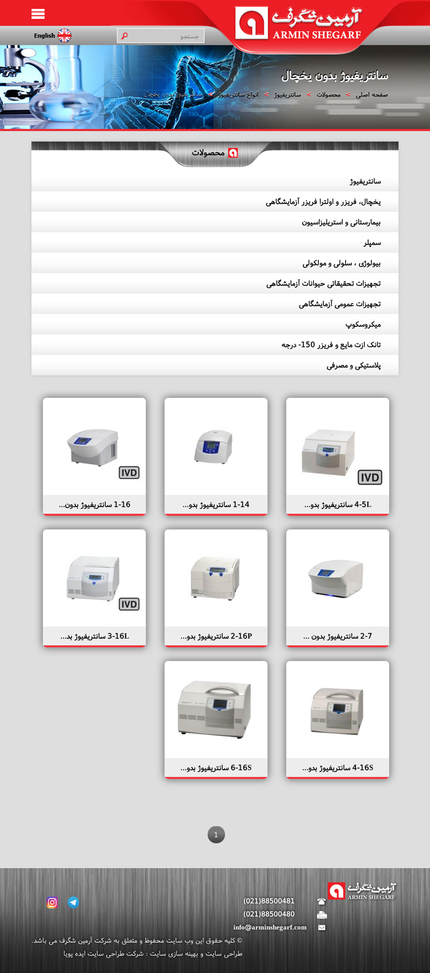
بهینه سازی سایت (173, 953)
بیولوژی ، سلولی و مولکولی (342, 262)
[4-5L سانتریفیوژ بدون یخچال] (336, 492)
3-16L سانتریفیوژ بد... (94, 636)
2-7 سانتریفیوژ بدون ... (337, 636)
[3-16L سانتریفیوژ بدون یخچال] (93, 624)
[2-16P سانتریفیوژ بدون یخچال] (215, 624)
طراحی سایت (222, 953)
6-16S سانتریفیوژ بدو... (216, 767)
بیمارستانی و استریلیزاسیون (341, 222)
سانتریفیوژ (287, 94)
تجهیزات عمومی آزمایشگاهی (340, 303)
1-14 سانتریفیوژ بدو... (216, 504)
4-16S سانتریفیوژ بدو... (337, 767)
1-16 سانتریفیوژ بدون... (95, 504)
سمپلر (372, 242)
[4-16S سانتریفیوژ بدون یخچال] (336, 755)
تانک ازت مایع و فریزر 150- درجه (331, 344)
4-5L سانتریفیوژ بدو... (337, 504)
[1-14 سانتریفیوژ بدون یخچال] (215, 492)
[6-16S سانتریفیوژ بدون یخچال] (215, 755)
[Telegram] (73, 902)
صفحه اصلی (372, 94)
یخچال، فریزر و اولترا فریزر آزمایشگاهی (323, 201)
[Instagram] (52, 902)
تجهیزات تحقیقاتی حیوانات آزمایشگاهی (323, 283)
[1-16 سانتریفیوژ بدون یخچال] (93, 492)
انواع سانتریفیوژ (238, 94)
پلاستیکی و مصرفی (354, 365)
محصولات (328, 94)
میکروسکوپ (363, 324)
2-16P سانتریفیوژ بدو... (216, 636)
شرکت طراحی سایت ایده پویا (103, 953)
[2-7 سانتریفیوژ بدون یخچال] (336, 624)
